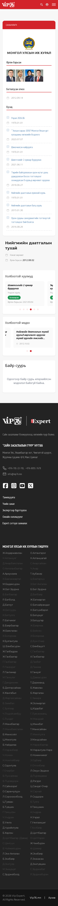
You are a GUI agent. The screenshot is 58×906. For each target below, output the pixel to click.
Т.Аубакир (36, 573)
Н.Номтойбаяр (11, 760)
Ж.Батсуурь (9, 610)
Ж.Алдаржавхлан (12, 553)
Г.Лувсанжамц (38, 713)
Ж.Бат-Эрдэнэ (11, 589)
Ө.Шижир (36, 848)
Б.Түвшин (8, 807)
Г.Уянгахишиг (38, 822)
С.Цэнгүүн (8, 843)
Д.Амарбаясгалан (13, 563)
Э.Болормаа (37, 636)
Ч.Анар (34, 568)
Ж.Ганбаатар (10, 656)
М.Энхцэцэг (9, 869)
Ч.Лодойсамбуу (12, 713)
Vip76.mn (35, 897)
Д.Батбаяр (36, 594)
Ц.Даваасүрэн (38, 677)
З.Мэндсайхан (38, 739)
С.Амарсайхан (38, 563)
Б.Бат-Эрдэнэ (38, 589)
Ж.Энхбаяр (36, 853)
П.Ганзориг (9, 667)
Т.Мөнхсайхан (38, 729)
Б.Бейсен (35, 630)
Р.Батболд (9, 599)
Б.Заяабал (8, 703)
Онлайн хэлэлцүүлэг (13, 517)
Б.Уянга (7, 822)
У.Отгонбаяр (37, 765)
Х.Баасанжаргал (12, 578)
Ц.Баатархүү (37, 578)
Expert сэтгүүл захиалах (15, 523)
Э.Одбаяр (36, 760)
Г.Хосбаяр (36, 827)
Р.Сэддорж (36, 796)
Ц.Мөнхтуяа (9, 739)
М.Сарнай (36, 791)
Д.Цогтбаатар (38, 832)
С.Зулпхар (8, 708)
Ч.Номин (8, 755)
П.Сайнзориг (10, 786)
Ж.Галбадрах (10, 651)
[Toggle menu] (53, 4)
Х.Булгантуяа (10, 641)
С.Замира (35, 698)
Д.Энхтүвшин (38, 864)
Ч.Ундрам (8, 817)
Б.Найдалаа (9, 744)
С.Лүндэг (8, 718)
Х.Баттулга (9, 615)
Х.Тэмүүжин (37, 807)
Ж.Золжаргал (37, 703)
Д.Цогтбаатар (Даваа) (15, 838)
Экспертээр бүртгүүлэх (15, 510)
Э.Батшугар (37, 620)
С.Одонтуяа (9, 765)
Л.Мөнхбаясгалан (13, 729)
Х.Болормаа (9, 636)
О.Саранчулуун (11, 791)
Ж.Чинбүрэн (37, 843)
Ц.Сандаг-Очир (39, 786)
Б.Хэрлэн (8, 832)
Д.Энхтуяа (8, 864)
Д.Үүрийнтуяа (10, 827)
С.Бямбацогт (37, 646)
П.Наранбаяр (10, 750)
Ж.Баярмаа (36, 625)
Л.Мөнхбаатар (11, 724)
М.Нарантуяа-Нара (41, 750)
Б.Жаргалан (37, 693)
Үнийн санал (9, 504)
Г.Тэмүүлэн (9, 812)
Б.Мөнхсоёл (10, 734)
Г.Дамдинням (10, 682)
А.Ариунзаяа (10, 573)
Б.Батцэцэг (36, 615)
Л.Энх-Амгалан (11, 853)
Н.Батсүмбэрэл (39, 610)
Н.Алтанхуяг (9, 558)
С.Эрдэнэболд (11, 874)
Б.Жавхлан (36, 687)
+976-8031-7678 (33, 468)
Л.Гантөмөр (9, 672)
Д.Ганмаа (35, 667)
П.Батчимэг (9, 620)
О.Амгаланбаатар (13, 568)
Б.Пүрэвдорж (10, 781)
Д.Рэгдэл (35, 781)
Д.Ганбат (35, 661)
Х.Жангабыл (9, 693)
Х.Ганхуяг (35, 672)
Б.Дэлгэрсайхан (12, 687)
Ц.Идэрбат (36, 708)
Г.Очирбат (9, 770)
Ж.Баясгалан (10, 630)
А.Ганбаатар (37, 656)
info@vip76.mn (15, 474)
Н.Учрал (35, 817)
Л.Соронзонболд (12, 796)
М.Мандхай (37, 718)
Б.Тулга (34, 801)
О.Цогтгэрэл (37, 838)
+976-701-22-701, (16, 468)
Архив (51, 897)
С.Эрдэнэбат (37, 869)
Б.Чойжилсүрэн (12, 848)
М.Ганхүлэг (9, 677)
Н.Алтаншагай (38, 558)
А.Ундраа (35, 812)
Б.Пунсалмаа (10, 775)
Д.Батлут (8, 604)
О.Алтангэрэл (38, 553)
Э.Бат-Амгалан (38, 584)
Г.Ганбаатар (9, 661)
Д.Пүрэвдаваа (38, 775)
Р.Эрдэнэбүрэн (39, 874)
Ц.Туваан (8, 801)
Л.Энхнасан (37, 858)
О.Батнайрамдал (40, 604)
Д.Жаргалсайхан (12, 698)
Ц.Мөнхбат (36, 724)
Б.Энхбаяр (9, 858)
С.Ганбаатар (37, 651)
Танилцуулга (9, 497)
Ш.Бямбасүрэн (11, 646)
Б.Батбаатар (10, 594)
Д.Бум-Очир (37, 641)
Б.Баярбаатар (11, 625)
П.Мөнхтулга (37, 734)
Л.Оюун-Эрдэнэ (39, 770)
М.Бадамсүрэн (11, 584)
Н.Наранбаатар (39, 744)
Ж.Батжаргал (37, 599)
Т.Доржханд (37, 682)
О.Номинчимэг (38, 755)
